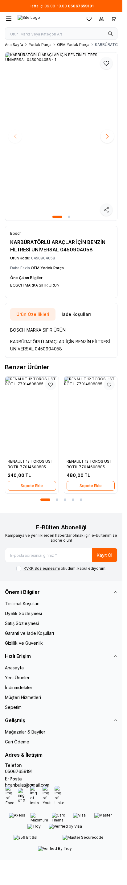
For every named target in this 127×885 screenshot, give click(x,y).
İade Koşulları (76, 314)
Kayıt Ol (104, 555)
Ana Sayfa (14, 44)
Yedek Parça (40, 44)
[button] (57, 217)
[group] (61, 136)
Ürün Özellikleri (32, 314)
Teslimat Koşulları (22, 603)
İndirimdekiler (18, 687)
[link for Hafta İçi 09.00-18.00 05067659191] (61, 6)
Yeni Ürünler (17, 677)
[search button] (110, 33)
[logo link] (47, 19)
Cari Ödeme (17, 741)
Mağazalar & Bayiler (25, 731)
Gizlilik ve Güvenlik (24, 643)
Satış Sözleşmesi (22, 623)
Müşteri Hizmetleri (23, 697)
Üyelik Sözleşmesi (23, 613)
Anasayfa (14, 667)
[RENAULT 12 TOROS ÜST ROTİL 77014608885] (32, 417)
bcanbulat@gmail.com (27, 785)
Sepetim (13, 707)
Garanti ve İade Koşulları (29, 633)
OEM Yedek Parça (73, 44)
